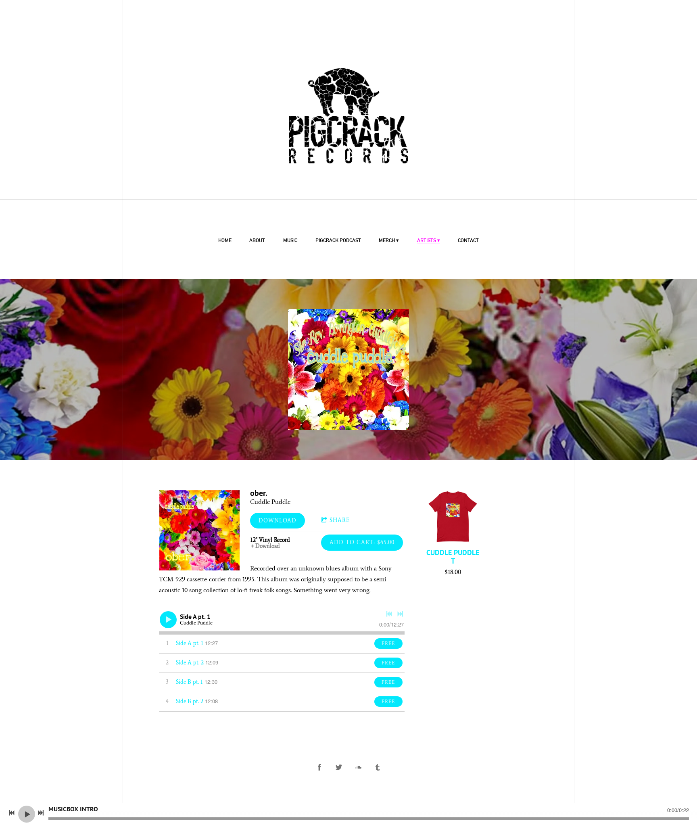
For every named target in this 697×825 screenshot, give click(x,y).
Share (340, 520)
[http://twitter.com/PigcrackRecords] (339, 767)
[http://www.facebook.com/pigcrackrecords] (319, 767)
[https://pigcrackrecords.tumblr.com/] (377, 767)
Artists (426, 240)
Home (225, 240)
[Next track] (400, 614)
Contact (468, 240)
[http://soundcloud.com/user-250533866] (358, 767)
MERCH (387, 240)
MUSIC (290, 240)
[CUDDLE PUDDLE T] (453, 516)
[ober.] (199, 530)
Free (388, 643)
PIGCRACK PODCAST (338, 240)
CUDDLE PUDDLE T (452, 557)
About (257, 240)
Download (277, 520)
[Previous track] (389, 614)
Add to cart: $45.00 (362, 542)
